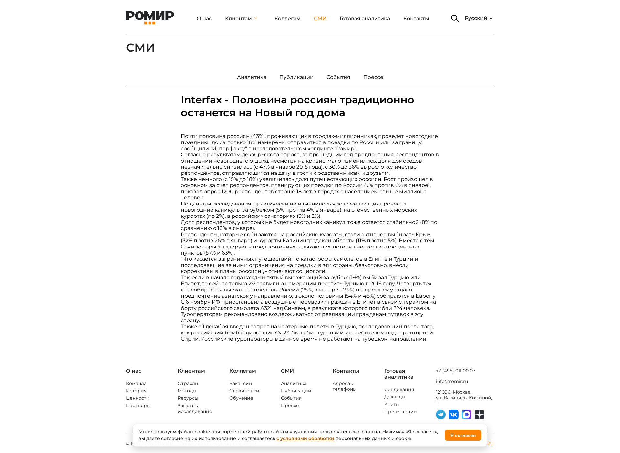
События (291, 398)
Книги (391, 404)
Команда (136, 383)
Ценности (138, 398)
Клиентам (238, 19)
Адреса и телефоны (344, 386)
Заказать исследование (195, 408)
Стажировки (244, 391)
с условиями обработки (305, 438)
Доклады (394, 397)
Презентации (400, 412)
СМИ (320, 19)
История (136, 391)
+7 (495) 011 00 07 (455, 371)
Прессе (290, 405)
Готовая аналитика (365, 19)
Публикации (296, 391)
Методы (187, 391)
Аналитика (293, 383)
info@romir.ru (452, 381)
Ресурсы (188, 398)
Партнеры (138, 405)
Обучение (241, 398)
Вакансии (240, 383)
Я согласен (463, 435)
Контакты (416, 19)
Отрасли (188, 383)
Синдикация (399, 389)
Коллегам (287, 19)
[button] (455, 18)
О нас (204, 19)
